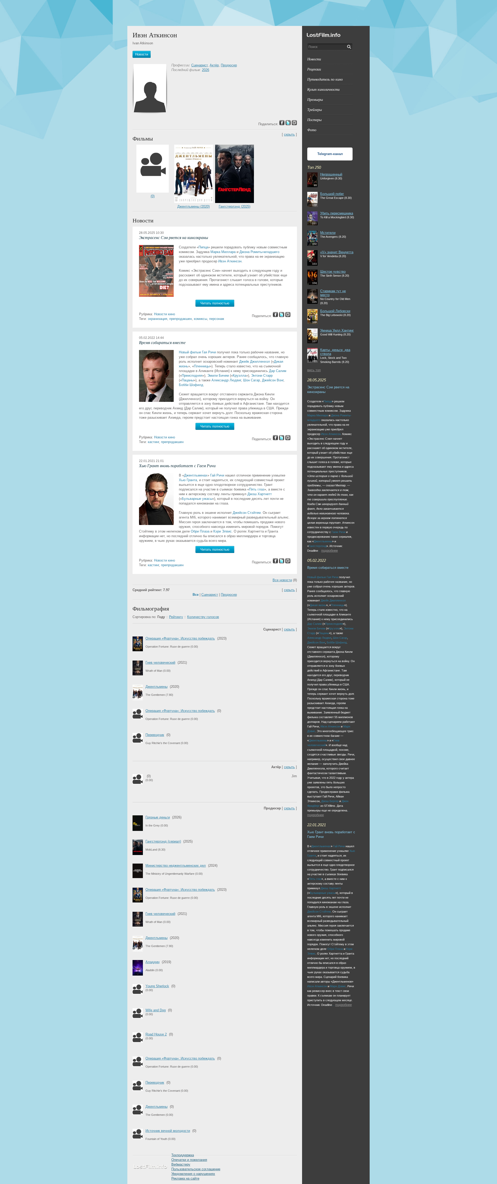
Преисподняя (192, 375)
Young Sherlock (157, 986)
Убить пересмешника (336, 213)
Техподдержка (182, 1155)
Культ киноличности (323, 89)
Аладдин (152, 962)
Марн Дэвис (338, 986)
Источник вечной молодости (167, 1131)
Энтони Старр (262, 375)
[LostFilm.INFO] (248, 13)
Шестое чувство (333, 272)
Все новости (282, 580)
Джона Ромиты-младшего (259, 252)
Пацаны (188, 380)
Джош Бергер (330, 801)
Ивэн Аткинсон (230, 261)
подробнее (329, 550)
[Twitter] (281, 316)
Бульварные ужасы (197, 499)
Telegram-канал (330, 154)
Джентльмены (156, 687)
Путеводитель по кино (325, 79)
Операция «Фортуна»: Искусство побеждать (180, 638)
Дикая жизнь (318, 605)
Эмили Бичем (218, 375)
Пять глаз (256, 489)
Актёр (214, 65)
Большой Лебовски (335, 311)
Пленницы (202, 366)
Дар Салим (277, 371)
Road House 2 (156, 1034)
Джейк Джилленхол (254, 361)
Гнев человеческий (160, 662)
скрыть (289, 134)
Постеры (314, 119)
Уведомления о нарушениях (193, 1174)
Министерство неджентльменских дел (175, 865)
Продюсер (229, 65)
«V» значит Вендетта (336, 252)
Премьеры (315, 99)
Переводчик (154, 735)
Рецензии (314, 69)
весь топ (314, 370)
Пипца (203, 247)
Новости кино (164, 314)
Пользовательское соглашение (195, 1169)
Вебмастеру (180, 1164)
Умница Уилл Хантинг (337, 330)
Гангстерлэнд (317, 546)
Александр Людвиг (226, 380)
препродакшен (180, 319)
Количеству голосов (203, 617)
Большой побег (332, 194)
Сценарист (199, 65)
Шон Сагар (251, 380)
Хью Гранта (188, 480)
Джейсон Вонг (272, 380)
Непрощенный (331, 174)
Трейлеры (314, 109)
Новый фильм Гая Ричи (197, 352)
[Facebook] (275, 316)
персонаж (216, 319)
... (319, 550)
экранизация (157, 319)
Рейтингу (176, 617)
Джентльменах (195, 475)
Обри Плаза (200, 531)
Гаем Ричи (338, 532)
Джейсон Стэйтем (247, 513)
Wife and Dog (155, 1010)
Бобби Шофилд (191, 385)
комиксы (200, 319)
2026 (205, 70)
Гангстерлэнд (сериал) (163, 841)
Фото (311, 129)
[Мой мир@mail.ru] (287, 316)
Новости (314, 59)
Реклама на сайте (185, 1178)
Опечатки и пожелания (189, 1160)
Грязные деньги (157, 817)
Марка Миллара (223, 252)
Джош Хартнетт (259, 494)
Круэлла (239, 375)
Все (196, 595)
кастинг (153, 442)
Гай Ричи (217, 475)
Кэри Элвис (222, 531)
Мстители (327, 233)
